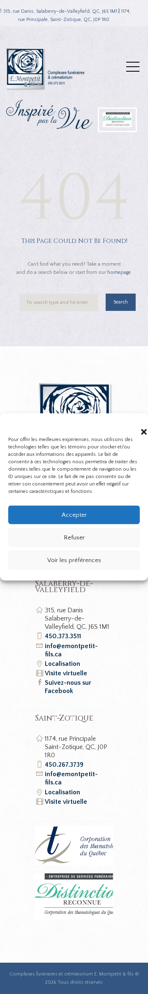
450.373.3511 (63, 636)
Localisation (62, 663)
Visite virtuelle (66, 673)
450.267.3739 (64, 764)
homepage (119, 272)
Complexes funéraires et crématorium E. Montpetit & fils (71, 974)
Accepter (74, 514)
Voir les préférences (74, 559)
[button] (136, 424)
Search (120, 302)
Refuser (74, 537)
